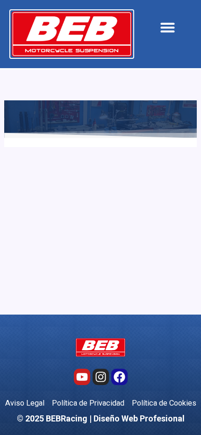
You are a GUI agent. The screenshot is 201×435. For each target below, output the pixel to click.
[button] (167, 27)
